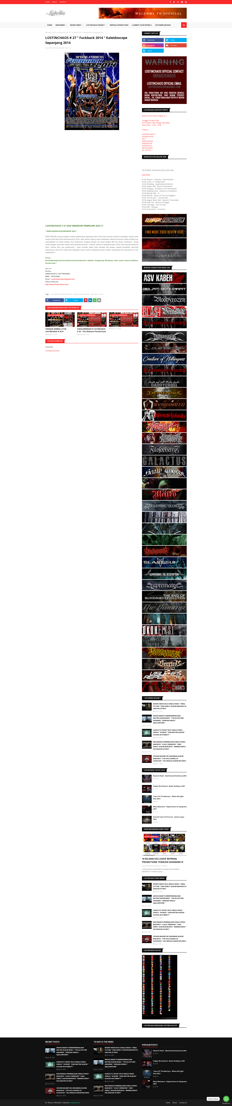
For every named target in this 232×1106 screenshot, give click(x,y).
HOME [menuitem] (49, 25)
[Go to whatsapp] (226, 1099)
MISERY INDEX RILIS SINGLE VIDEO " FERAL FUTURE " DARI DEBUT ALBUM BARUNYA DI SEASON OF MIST (169, 706)
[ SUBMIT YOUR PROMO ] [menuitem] (142, 25)
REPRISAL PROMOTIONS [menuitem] (119, 25)
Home (168, 1103)
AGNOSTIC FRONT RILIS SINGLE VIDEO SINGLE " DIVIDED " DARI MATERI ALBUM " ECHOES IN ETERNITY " (169, 732)
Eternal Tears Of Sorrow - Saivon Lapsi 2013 (168, 818)
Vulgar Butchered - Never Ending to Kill (169, 786)
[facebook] (170, 2)
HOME (47, 2)
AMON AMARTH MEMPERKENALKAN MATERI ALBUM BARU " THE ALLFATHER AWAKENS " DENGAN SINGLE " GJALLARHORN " (168, 719)
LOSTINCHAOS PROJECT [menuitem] (95, 25)
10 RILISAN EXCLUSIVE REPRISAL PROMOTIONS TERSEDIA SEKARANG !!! (162, 860)
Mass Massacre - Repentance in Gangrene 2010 (170, 808)
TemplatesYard (75, 1103)
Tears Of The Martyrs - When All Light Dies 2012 (168, 797)
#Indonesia (94, 294)
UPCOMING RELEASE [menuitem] (163, 25)
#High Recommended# (81, 294)
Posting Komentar (52, 351)
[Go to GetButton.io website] (226, 1103)
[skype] (186, 2)
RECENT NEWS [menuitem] (75, 25)
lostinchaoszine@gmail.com (63, 279)
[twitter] (174, 2)
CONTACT (62, 2)
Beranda (48, 32)
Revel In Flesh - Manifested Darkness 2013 (169, 776)
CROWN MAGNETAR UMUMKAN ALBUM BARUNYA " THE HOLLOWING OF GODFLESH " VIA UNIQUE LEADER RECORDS (169, 758)
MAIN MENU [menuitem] (60, 25)
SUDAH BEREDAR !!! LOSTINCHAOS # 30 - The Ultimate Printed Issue (91, 330)
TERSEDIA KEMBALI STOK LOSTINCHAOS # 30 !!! (55, 330)
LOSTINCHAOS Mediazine (55, 48)
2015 (54, 32)
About (175, 1103)
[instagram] (178, 2)
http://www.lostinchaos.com (56, 284)
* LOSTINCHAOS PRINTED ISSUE (61, 294)
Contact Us (183, 1103)
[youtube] (182, 2)
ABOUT (54, 2)
